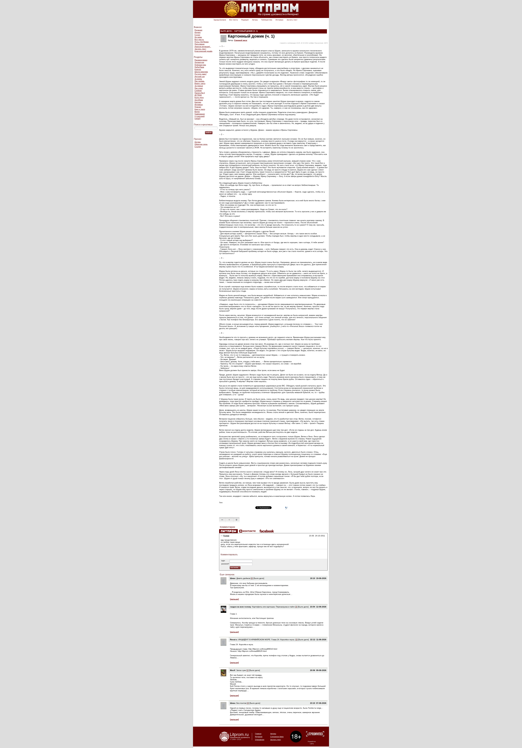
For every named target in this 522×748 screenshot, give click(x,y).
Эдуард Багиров (219, 20)
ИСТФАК (198, 95)
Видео (197, 112)
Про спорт (199, 88)
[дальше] (234, 599)
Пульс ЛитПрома (202, 42)
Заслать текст (292, 20)
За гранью (199, 86)
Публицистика (266, 20)
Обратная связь (201, 144)
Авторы (255, 20)
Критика (198, 102)
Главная (258, 734)
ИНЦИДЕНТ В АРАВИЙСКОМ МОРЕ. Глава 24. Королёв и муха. (266, 639)
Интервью (279, 20)
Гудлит (197, 35)
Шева (232, 578)
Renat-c (233, 639)
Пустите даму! (200, 74)
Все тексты (233, 20)
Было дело (199, 97)
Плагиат (198, 107)
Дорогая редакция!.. (203, 47)
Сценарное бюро (277, 737)
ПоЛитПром (199, 67)
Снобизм (198, 91)
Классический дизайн (203, 51)
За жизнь (198, 79)
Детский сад (200, 77)
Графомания (200, 114)
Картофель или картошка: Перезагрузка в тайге (273, 607)
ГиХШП (197, 119)
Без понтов (241, 703)
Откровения (259, 740)
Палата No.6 (200, 93)
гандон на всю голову (240, 607)
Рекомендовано (201, 60)
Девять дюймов (243, 578)
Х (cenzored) (200, 116)
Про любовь (199, 81)
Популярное (199, 44)
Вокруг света (200, 83)
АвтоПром (199, 100)
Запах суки (241, 670)
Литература (199, 62)
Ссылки (198, 147)
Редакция (245, 20)
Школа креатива (201, 72)
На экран (198, 37)
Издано (198, 32)
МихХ (232, 670)
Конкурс (198, 69)
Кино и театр (200, 109)
